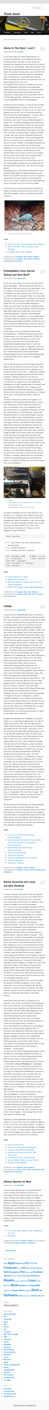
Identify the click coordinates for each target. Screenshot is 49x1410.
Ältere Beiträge (10, 1250)
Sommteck (17, 32)
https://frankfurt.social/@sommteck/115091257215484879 (24, 502)
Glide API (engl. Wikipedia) (17, 852)
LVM (32, 1169)
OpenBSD (35, 1285)
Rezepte (28, 1290)
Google (19, 1276)
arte (17, 1263)
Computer (19, 257)
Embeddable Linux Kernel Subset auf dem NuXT (19, 272)
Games (29, 257)
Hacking (25, 1275)
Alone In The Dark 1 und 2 (19, 48)
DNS (40, 1268)
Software (36, 257)
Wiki (32, 32)
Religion (15, 1290)
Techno (34, 1295)
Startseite (7, 32)
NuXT (34, 594)
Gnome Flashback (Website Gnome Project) (23, 1160)
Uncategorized (9, 1377)
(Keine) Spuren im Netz (17, 1181)
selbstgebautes (9, 1370)
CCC (17, 1241)
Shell (35, 1290)
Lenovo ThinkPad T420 (16, 1145)
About (39, 32)
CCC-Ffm (9, 1243)
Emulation (14, 1271)
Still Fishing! (8, 1375)
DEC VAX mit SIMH (11, 1334)
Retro (22, 1290)
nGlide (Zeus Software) (15, 855)
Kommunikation (9, 1352)
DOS (25, 257)
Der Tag (36, 1268)
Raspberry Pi (8, 1290)
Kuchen (17, 1281)
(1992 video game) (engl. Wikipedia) (26, 244)
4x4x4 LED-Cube (10, 1314)
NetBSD (22, 1285)
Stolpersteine (26, 1296)
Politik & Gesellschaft (12, 1365)
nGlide (8, 606)
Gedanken (7, 1344)
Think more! (12, 14)
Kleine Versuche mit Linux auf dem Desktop (19, 883)
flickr (27, 1272)
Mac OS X (7, 1285)
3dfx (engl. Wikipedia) (15, 860)
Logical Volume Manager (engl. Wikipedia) (22, 1147)
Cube (19, 1268)
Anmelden (7, 1388)
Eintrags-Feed (9, 1391)
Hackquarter (12, 1236)
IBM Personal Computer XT (17, 579)
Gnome (19, 1169)
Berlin (22, 1263)
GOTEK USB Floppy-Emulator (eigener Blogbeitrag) (25, 587)
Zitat (42, 1296)
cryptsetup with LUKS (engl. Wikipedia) (21, 1150)
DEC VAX (29, 1268)
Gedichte (13, 1276)
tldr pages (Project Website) (17, 1162)
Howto (9, 1280)
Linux (29, 592)
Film (22, 1272)
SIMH (41, 1290)
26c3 (5, 1263)
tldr (43, 1169)
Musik (15, 1285)
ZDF (39, 1296)
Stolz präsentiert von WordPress (25, 1405)
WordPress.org (9, 1396)
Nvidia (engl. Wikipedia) (16, 863)
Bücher (6, 1327)
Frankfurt (23, 1243)
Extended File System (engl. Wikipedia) (21, 1157)
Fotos (26, 32)
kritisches (7, 1354)
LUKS (29, 1169)
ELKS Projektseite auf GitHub (18, 577)
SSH (20, 1295)
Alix (5, 1316)
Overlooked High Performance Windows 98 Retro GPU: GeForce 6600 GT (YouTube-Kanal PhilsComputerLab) (24, 842)
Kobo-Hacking (9, 1349)
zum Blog (7, 1380)
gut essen (7, 1347)
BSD (5, 1324)
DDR (23, 1267)
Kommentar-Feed (10, 1394)
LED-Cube (23, 1281)
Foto (31, 1272)
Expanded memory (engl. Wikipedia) (20, 252)
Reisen (6, 1367)
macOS (38, 1281)
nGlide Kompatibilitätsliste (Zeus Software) (22, 857)
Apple (11, 1263)
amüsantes (8, 1319)
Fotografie (7, 1339)
